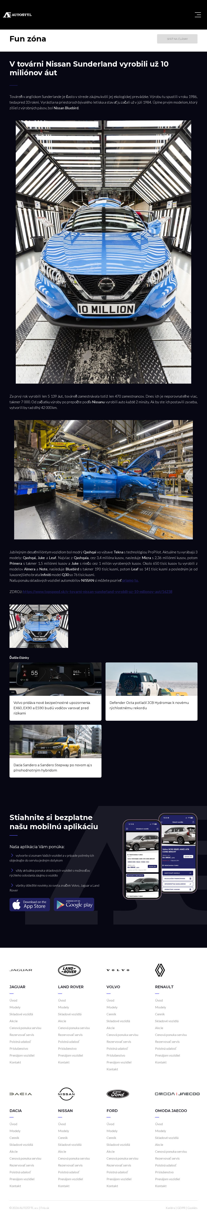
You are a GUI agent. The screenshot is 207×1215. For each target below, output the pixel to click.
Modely (15, 1007)
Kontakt (15, 1062)
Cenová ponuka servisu (25, 1028)
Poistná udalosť (20, 1041)
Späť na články (177, 38)
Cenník (111, 1014)
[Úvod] (21, 970)
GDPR (181, 1208)
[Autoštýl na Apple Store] (30, 904)
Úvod (13, 1000)
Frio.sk (45, 1208)
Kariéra (170, 1208)
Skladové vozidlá (21, 1014)
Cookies (192, 1208)
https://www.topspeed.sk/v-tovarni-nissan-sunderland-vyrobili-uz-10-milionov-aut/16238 (97, 591)
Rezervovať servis (22, 1035)
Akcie (14, 1021)
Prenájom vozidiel (22, 1055)
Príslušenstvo (19, 1048)
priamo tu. (130, 580)
